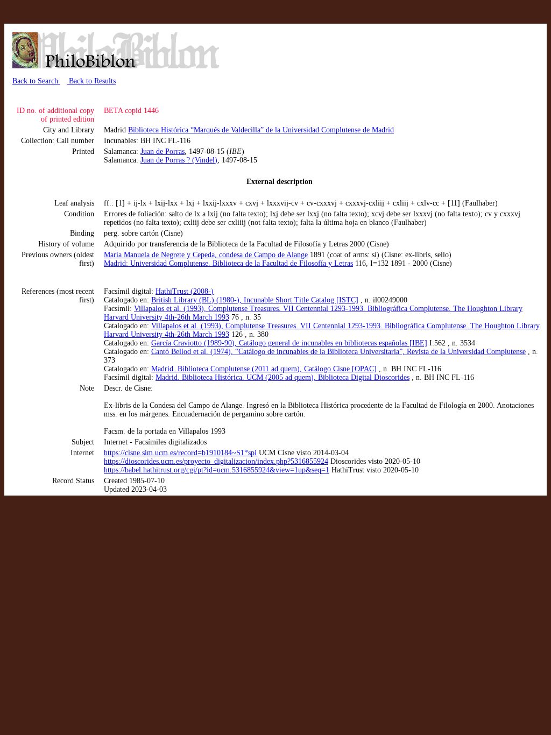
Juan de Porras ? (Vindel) (178, 160)
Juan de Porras (162, 151)
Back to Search (36, 81)
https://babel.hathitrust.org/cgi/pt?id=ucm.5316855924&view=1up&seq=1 (216, 470)
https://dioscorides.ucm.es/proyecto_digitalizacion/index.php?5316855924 (216, 461)
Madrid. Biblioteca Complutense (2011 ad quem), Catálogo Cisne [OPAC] (264, 369)
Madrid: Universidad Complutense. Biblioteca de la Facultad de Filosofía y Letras (228, 263)
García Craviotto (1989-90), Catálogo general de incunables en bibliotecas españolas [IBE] (289, 343)
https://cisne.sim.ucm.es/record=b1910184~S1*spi (180, 453)
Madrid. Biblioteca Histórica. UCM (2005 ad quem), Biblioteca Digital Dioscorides (282, 377)
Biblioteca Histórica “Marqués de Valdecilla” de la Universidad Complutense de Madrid (261, 130)
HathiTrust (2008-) (185, 291)
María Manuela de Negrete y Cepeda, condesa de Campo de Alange (206, 255)
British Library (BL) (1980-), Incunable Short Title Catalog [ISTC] (254, 300)
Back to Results (91, 81)
